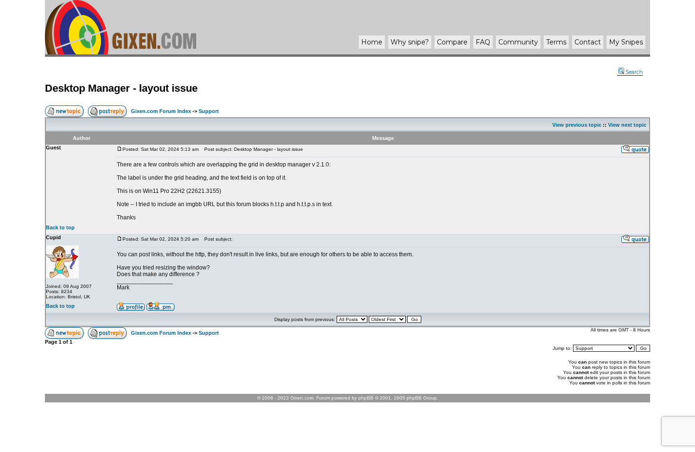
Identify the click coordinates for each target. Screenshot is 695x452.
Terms (556, 42)
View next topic (627, 125)
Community (518, 42)
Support (209, 111)
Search (634, 72)
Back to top (60, 227)
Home (371, 42)
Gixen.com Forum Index (161, 111)
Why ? (410, 42)
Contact (587, 42)
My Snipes (626, 42)
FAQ (483, 42)
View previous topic (576, 125)
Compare (452, 42)
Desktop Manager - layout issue (121, 88)
